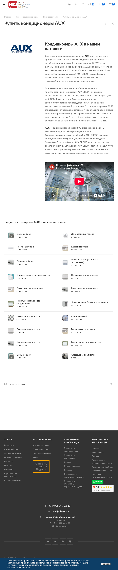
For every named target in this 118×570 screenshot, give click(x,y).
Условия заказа (42, 439)
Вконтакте (48, 541)
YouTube (63, 541)
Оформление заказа (42, 453)
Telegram (55, 541)
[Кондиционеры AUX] (21, 49)
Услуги (8, 439)
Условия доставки (41, 445)
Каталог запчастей (12, 480)
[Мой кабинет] (83, 4)
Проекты (8, 469)
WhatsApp (70, 541)
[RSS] (106, 23)
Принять (105, 564)
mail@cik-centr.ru (61, 511)
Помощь (95, 456)
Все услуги (9, 445)
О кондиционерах (72, 466)
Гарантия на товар (41, 449)
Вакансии (8, 461)
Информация (97, 452)
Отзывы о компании (13, 457)
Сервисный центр (12, 449)
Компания (96, 448)
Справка (68, 470)
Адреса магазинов (12, 453)
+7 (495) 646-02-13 (60, 506)
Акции (35, 457)
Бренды (67, 462)
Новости (8, 465)
